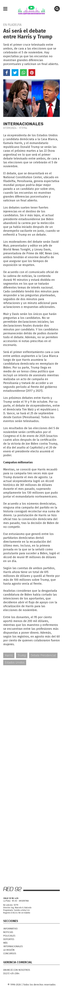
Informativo (10, 928)
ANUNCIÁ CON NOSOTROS (16, 970)
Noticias (8, 932)
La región (9, 950)
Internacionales (13, 946)
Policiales (9, 935)
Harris (9, 655)
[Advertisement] (31, 701)
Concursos (9, 953)
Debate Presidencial (43, 655)
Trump (22, 655)
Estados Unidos (15, 662)
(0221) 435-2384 (11, 973)
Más (5, 942)
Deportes (8, 939)
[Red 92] (31, 9)
